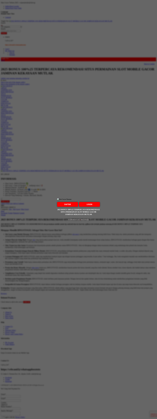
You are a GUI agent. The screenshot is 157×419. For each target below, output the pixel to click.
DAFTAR (67, 204)
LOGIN (89, 204)
